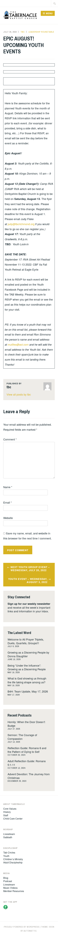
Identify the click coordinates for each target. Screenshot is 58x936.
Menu (49, 13)
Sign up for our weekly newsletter (29, 604)
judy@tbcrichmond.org (21, 224)
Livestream (9, 834)
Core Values (9, 808)
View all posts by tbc (19, 394)
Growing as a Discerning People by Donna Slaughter (28, 654)
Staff (5, 815)
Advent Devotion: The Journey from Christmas (29, 776)
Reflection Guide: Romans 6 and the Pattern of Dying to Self (27, 750)
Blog (5, 878)
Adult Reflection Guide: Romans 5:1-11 (27, 763)
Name (7, 487)
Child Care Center (12, 818)
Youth (6, 856)
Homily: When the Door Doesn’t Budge (26, 723)
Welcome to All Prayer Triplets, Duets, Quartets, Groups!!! (26, 641)
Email (7, 502)
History (7, 812)
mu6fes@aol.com (18, 344)
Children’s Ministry (13, 859)
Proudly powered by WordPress (21, 926)
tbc (23, 32)
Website (8, 518)
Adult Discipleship (12, 862)
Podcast (7, 881)
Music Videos (10, 887)
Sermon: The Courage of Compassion (22, 737)
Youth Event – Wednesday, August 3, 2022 (27, 580)
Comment (10, 439)
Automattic (30, 930)
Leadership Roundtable (41, 32)
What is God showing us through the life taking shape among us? (27, 680)
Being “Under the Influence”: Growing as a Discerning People (27, 667)
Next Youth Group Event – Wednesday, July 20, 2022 (30, 568)
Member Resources (13, 891)
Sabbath (7, 837)
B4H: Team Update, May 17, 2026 (28, 691)
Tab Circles (9, 852)
